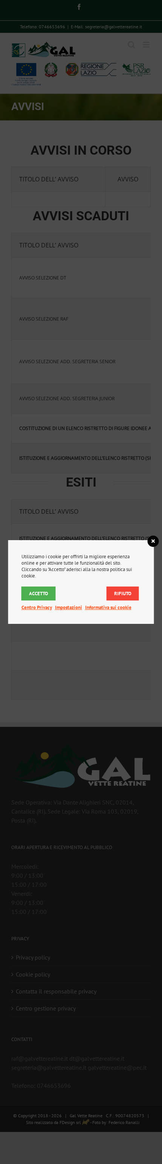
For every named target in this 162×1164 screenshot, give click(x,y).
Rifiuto (122, 593)
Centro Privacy (36, 607)
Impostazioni (68, 607)
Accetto (38, 593)
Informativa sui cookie (108, 607)
